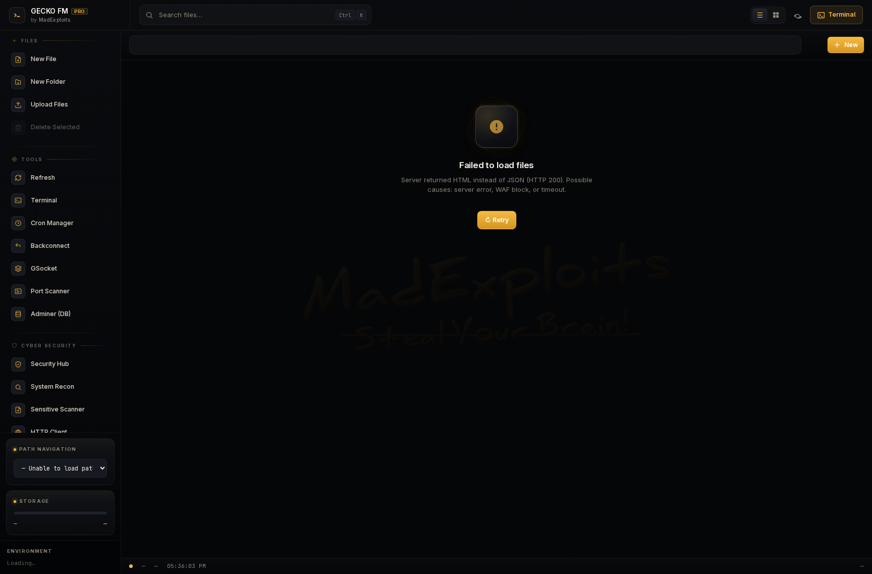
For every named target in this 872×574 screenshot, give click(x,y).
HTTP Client (67, 432)
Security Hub (67, 364)
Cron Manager (67, 223)
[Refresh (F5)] (798, 15)
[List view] (760, 15)
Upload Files (67, 104)
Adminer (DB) (67, 314)
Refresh (67, 178)
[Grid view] (776, 15)
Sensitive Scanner (67, 409)
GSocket (67, 269)
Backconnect (67, 246)
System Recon (67, 387)
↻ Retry (497, 220)
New (851, 44)
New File (67, 59)
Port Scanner (67, 291)
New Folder (67, 82)
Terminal (841, 14)
